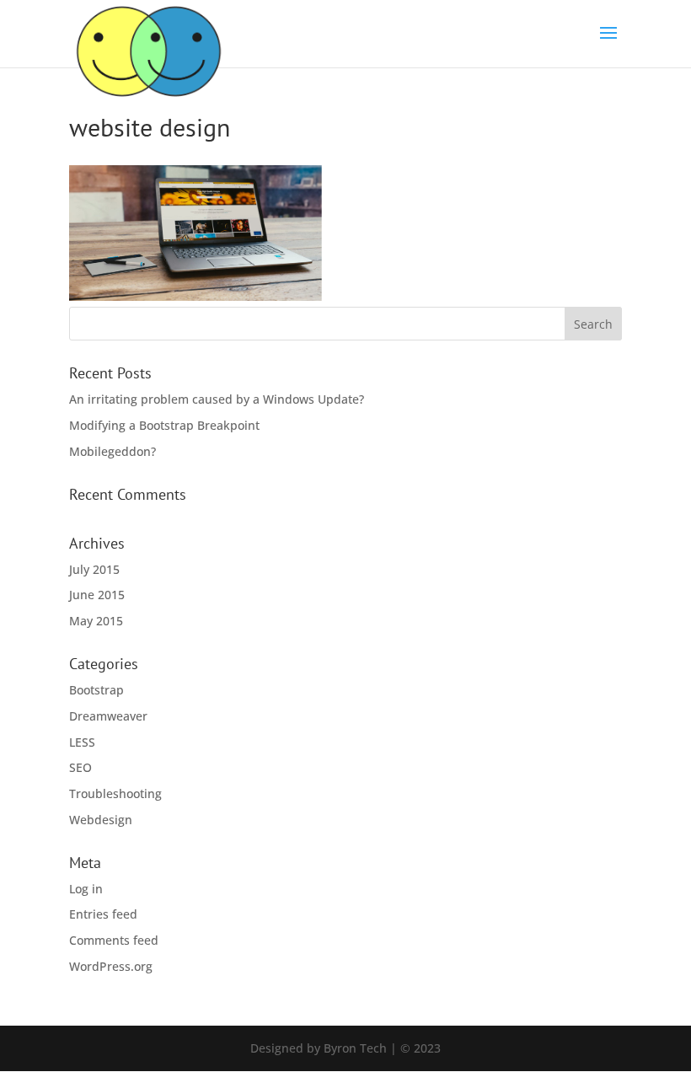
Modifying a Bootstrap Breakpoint (164, 425)
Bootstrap (96, 690)
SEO (80, 767)
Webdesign (100, 820)
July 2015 (94, 569)
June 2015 (97, 595)
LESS (82, 742)
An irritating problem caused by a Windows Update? (216, 399)
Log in (86, 889)
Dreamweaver (108, 716)
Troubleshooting (115, 793)
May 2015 (96, 621)
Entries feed (103, 914)
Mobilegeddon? (112, 451)
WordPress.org (111, 966)
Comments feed (113, 940)
